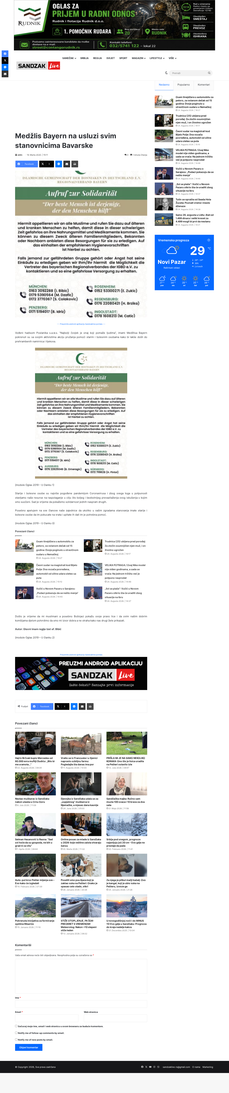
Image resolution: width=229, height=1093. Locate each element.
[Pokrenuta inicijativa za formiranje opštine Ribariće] (35, 905)
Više (171, 58)
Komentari (204, 84)
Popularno (184, 84)
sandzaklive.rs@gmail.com (176, 1067)
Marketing (208, 1067)
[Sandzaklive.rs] (38, 65)
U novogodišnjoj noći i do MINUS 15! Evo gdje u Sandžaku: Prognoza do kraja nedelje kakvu (126, 923)
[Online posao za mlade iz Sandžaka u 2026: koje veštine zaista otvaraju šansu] (81, 824)
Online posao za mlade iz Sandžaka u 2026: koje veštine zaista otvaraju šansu (81, 842)
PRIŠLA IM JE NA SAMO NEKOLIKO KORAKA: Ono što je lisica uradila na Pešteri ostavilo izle (125, 761)
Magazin (137, 58)
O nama (196, 1067)
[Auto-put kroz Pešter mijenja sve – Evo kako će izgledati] (35, 865)
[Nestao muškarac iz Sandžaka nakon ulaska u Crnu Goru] (35, 783)
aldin (20, 155)
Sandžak (68, 58)
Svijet (110, 58)
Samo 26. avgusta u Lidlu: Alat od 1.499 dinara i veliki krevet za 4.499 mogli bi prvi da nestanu (195, 218)
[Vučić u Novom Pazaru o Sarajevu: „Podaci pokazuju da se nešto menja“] (24, 592)
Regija (97, 58)
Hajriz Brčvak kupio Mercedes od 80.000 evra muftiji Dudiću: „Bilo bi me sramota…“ (35, 761)
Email (19, 1012)
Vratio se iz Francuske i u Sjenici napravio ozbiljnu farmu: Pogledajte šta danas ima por (79, 761)
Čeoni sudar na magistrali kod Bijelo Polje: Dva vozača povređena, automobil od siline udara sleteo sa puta (193, 136)
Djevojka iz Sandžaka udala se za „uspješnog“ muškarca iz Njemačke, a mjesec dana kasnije (79, 801)
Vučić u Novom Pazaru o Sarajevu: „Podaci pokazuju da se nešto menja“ (195, 172)
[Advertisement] (81, 102)
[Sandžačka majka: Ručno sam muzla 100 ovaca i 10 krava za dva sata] (126, 783)
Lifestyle (156, 58)
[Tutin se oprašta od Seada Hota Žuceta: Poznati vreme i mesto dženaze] (164, 204)
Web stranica (91, 1012)
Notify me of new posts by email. (35, 1039)
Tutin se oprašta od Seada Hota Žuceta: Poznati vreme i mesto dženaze (193, 202)
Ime (18, 997)
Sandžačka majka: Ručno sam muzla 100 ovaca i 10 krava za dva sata (125, 801)
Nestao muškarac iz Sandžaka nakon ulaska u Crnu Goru (32, 800)
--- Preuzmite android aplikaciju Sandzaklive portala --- (81, 324)
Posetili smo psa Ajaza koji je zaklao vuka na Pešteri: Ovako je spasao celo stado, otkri (79, 883)
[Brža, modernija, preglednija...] (81, 673)
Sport (123, 58)
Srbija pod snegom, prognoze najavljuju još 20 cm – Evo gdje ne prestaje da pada (125, 842)
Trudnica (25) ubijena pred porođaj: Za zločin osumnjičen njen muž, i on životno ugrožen (125, 545)
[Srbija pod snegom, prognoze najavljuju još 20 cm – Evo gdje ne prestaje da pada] (126, 824)
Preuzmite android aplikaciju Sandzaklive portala (81, 655)
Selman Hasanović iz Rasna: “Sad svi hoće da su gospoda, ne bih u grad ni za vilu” (34, 842)
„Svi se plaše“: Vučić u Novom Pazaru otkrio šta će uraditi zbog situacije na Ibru (123, 593)
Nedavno (164, 84)
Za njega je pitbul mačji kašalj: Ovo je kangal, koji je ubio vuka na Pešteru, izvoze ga (126, 883)
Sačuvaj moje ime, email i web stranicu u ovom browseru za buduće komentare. (60, 1026)
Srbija (84, 58)
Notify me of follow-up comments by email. (41, 1033)
